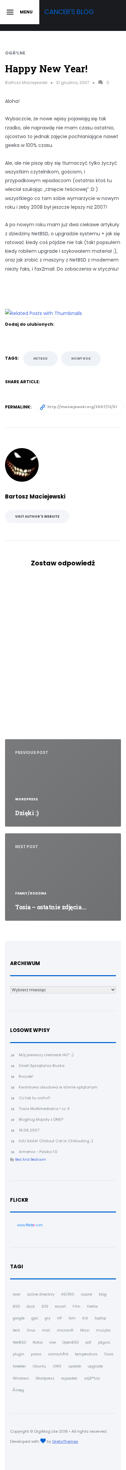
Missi (84, 1330)
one (52, 1342)
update (74, 1366)
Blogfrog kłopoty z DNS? (41, 1119)
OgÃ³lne (15, 53)
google (19, 1318)
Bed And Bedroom (30, 1159)
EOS (45, 1306)
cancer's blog (69, 11)
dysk (31, 1306)
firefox (92, 1306)
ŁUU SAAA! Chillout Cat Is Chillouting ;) (56, 1141)
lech (16, 1330)
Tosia (108, 1354)
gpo (34, 1318)
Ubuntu (39, 1366)
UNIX (57, 1366)
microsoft (65, 1330)
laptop (100, 1318)
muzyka (103, 1330)
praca (36, 1354)
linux (31, 1330)
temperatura (86, 1354)
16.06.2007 (29, 1130)
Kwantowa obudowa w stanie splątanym (58, 1087)
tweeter (19, 1366)
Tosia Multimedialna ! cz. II (44, 1108)
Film (76, 1306)
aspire (86, 1294)
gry (47, 1318)
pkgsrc (104, 1342)
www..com (30, 1225)
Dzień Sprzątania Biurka (42, 1065)
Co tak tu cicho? (34, 1098)
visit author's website (37, 516)
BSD (16, 1306)
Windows (21, 1378)
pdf (88, 1342)
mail (46, 1330)
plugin (18, 1354)
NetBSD (40, 358)
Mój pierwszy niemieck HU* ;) (46, 1055)
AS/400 (67, 1294)
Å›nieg (18, 1390)
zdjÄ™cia (92, 1378)
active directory (40, 1294)
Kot (85, 1318)
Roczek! (26, 1076)
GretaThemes (65, 1441)
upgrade (95, 1366)
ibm (72, 1318)
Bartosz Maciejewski (26, 82)
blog (103, 1294)
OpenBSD (70, 1342)
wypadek (69, 1378)
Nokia (38, 1342)
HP (59, 1318)
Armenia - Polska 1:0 (38, 1151)
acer (16, 1294)
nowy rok (81, 358)
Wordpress (45, 1378)
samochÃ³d (58, 1354)
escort (60, 1306)
